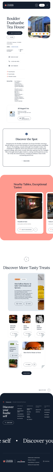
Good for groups (18, 101)
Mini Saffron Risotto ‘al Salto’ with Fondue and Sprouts (23, 286)
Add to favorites (16, 33)
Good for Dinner (18, 90)
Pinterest (46, 417)
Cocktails (17, 82)
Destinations (20, 416)
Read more (27, 160)
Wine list (17, 93)
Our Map (19, 408)
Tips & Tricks (28, 417)
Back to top (42, 390)
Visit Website (14, 65)
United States (47, 461)
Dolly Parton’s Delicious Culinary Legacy (40, 327)
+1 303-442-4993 (15, 61)
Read (15, 333)
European (9, 51)
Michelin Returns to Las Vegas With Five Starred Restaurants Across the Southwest (13, 327)
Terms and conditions (34, 457)
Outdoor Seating (18, 97)
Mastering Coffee (19, 85)
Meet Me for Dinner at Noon (32, 352)
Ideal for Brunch (18, 94)
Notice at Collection (33, 464)
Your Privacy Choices (33, 462)
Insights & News (29, 409)
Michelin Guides (12, 76)
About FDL (38, 409)
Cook (20, 303)
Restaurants (8, 402)
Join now (9, 422)
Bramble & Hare (22, 221)
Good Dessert (18, 83)
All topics (29, 419)
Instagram (47, 409)
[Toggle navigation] (47, 5)
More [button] (11, 37)
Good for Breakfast (19, 86)
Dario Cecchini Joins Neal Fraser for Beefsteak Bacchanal (27, 327)
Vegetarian (17, 95)
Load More (26, 373)
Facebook (47, 412)
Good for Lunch (18, 89)
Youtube (46, 414)
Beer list (16, 91)
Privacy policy (32, 460)
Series (28, 414)
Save (29, 303)
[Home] (8, 5)
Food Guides (11, 74)
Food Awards (11, 71)
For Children (17, 81)
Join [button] (42, 5)
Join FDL (38, 411)
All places (20, 418)
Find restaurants (25, 118)
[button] (36, 5)
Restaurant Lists (20, 411)
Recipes (29, 411)
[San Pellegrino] (21, 462)
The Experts (20, 414)
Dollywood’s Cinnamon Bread (13, 349)
